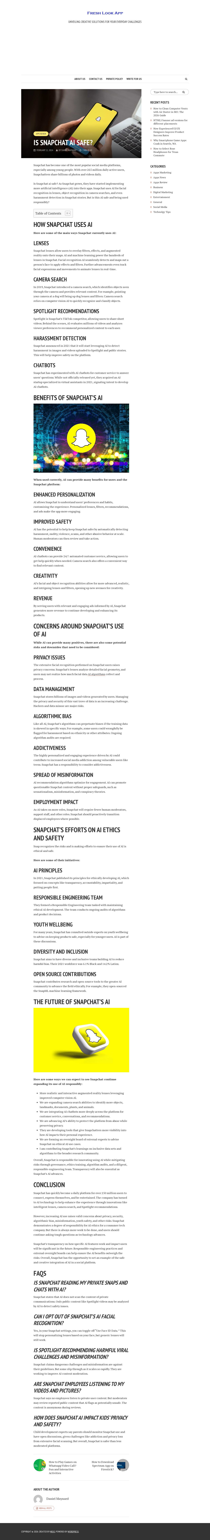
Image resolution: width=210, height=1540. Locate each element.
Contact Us (95, 79)
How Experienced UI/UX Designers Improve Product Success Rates (168, 132)
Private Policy (114, 79)
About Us (79, 79)
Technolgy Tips (161, 212)
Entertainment (161, 197)
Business (158, 187)
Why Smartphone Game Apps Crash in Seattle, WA (169, 142)
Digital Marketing (163, 192)
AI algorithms (96, 674)
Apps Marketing (162, 172)
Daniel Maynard (68, 150)
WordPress (73, 1531)
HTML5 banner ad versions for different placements (170, 122)
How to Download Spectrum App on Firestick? (103, 1465)
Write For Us (134, 79)
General (157, 202)
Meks (52, 1531)
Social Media (160, 207)
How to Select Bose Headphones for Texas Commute (165, 152)
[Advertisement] (105, 51)
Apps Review (41, 133)
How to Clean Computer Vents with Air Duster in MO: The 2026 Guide (170, 112)
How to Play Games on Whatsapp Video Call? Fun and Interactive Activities (63, 1467)
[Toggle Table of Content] (66, 213)
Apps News (159, 177)
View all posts (45, 1508)
